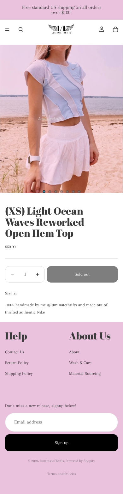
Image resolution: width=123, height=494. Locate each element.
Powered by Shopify (80, 461)
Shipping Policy (19, 373)
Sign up (61, 442)
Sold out (82, 274)
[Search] (21, 29)
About (74, 352)
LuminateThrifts (52, 461)
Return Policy (17, 362)
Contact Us (14, 352)
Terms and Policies (61, 474)
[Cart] (115, 29)
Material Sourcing (85, 373)
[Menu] (7, 29)
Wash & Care (80, 362)
